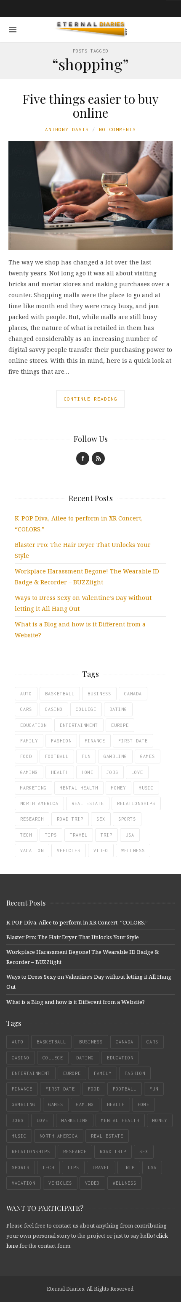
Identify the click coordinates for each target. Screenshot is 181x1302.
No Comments (117, 129)
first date (133, 740)
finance (95, 740)
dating (118, 709)
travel (79, 834)
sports (127, 818)
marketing (33, 787)
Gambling (115, 756)
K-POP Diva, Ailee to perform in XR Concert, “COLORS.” (77, 922)
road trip (70, 818)
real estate (88, 803)
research (32, 818)
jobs (112, 772)
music (146, 787)
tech (26, 834)
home (87, 772)
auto (26, 693)
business (99, 693)
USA (129, 834)
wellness (133, 850)
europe (120, 725)
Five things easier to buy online (90, 105)
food (26, 756)
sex (100, 818)
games (147, 756)
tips (51, 834)
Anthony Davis (67, 129)
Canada (133, 693)
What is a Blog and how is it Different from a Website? (75, 1002)
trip (106, 834)
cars (26, 709)
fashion (61, 740)
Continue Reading (90, 398)
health (60, 772)
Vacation (32, 850)
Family (29, 740)
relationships (136, 803)
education (33, 725)
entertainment (79, 725)
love (137, 772)
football (57, 756)
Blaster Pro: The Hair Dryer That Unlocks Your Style (72, 937)
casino (54, 709)
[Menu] (12, 29)
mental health (79, 787)
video (100, 850)
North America (39, 803)
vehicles (68, 850)
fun (86, 756)
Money (118, 787)
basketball (60, 693)
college (86, 709)
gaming (29, 772)
